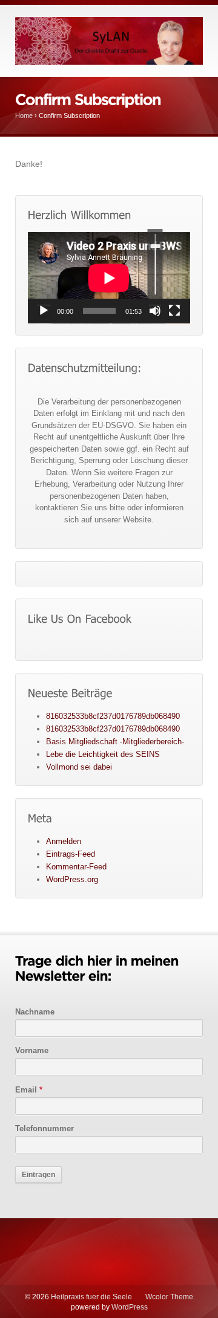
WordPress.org (72, 879)
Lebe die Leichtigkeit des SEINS (103, 754)
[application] (109, 277)
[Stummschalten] (155, 311)
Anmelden (63, 841)
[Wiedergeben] (44, 311)
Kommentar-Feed (76, 866)
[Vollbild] (174, 311)
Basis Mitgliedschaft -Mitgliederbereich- (115, 741)
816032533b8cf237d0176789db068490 (113, 716)
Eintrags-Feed (70, 854)
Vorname (31, 1050)
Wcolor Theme (169, 1297)
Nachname (34, 1011)
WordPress (129, 1307)
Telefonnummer (44, 1128)
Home (24, 115)
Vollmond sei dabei (79, 766)
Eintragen (38, 1174)
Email (28, 1089)
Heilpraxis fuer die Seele (91, 1297)
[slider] (155, 264)
